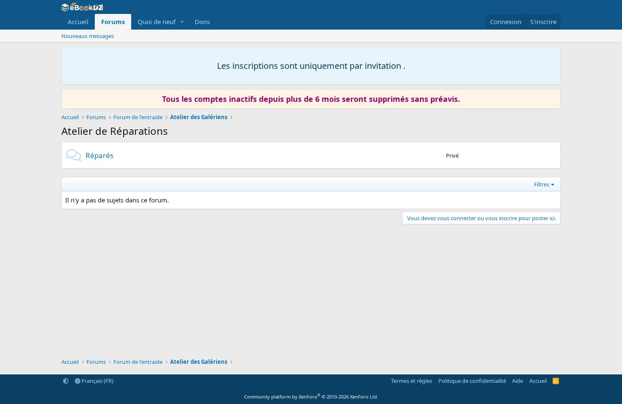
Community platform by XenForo (311, 396)
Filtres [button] (541, 184)
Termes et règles (411, 381)
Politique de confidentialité (472, 381)
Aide (517, 381)
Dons (202, 21)
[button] (182, 22)
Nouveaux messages (87, 36)
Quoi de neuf (157, 21)
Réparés (99, 155)
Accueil (78, 21)
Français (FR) (96, 381)
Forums (113, 21)
